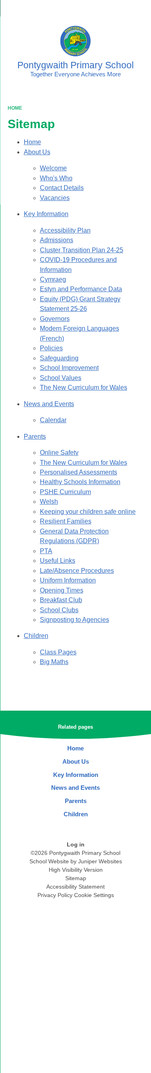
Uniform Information (68, 580)
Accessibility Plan (65, 230)
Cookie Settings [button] (94, 895)
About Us (37, 152)
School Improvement (69, 367)
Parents (35, 436)
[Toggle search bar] (120, 10)
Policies (51, 348)
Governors (55, 318)
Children (36, 635)
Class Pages (58, 652)
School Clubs (59, 610)
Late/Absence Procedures (77, 570)
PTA (46, 551)
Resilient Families (65, 521)
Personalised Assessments (78, 472)
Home (15, 108)
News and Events (49, 404)
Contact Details (62, 187)
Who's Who (56, 178)
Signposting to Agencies (74, 619)
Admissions (56, 240)
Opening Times (61, 590)
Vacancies (55, 197)
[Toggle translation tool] (100, 10)
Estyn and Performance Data (81, 289)
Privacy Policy (54, 895)
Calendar (53, 420)
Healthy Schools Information (80, 481)
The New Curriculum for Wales (83, 387)
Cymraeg (53, 279)
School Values (60, 377)
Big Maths (54, 661)
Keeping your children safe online (88, 511)
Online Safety (59, 452)
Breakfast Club (61, 600)
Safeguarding (59, 358)
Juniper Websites (100, 861)
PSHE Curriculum (65, 491)
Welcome (53, 168)
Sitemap (75, 878)
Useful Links (57, 560)
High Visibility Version (76, 870)
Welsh (49, 501)
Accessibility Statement (75, 886)
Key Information (46, 214)
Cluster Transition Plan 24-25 (81, 250)
